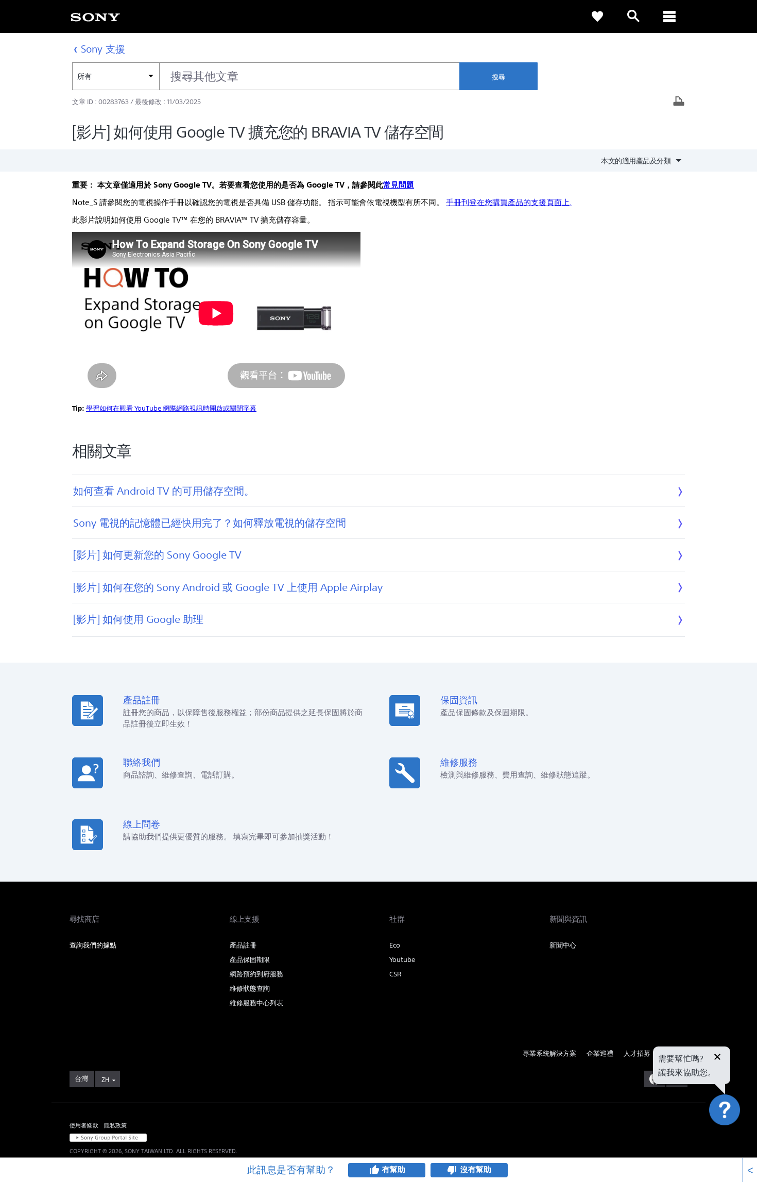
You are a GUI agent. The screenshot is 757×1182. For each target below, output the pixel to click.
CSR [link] (395, 974)
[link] (95, 16)
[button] (736, 1148)
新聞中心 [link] (562, 945)
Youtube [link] (402, 959)
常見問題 (398, 185)
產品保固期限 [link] (250, 959)
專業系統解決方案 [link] (549, 1053)
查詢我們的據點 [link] (93, 945)
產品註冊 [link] (243, 945)
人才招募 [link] (637, 1053)
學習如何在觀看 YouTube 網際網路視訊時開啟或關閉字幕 (171, 408)
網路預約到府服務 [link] (256, 974)
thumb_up (374, 1170)
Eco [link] (394, 945)
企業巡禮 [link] (600, 1053)
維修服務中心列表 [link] (256, 1003)
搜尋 (498, 77)
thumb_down (452, 1170)
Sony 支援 (103, 49)
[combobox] (265, 76)
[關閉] (717, 1058)
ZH (105, 1079)
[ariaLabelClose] (669, 16)
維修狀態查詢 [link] (250, 988)
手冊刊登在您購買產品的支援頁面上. (509, 202)
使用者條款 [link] (84, 1125)
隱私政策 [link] (115, 1125)
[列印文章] (679, 102)
